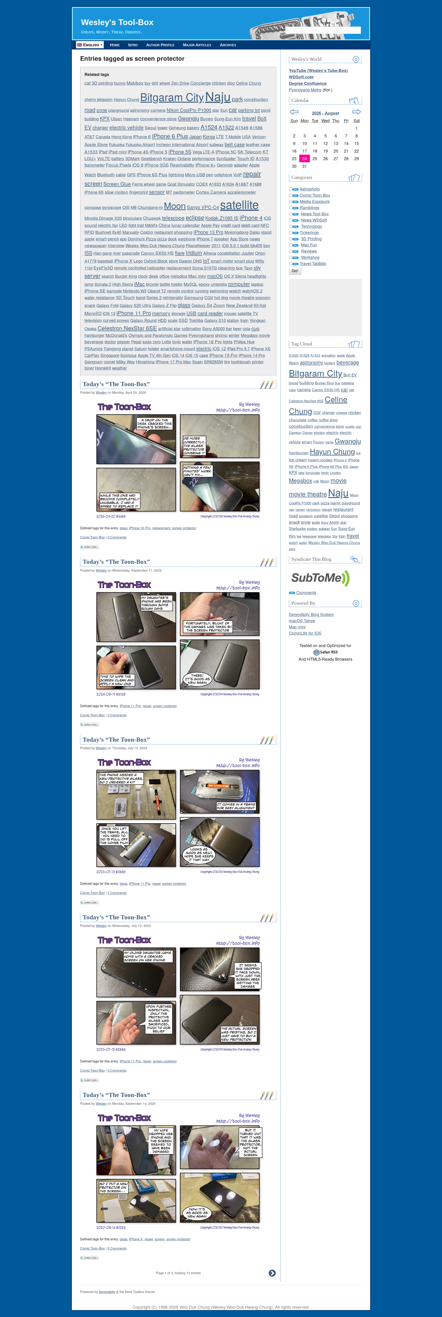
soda (146, 341)
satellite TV (248, 313)
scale (172, 320)
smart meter (222, 261)
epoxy (204, 284)
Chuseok (152, 218)
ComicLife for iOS (305, 633)
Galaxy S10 (215, 320)
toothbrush (241, 362)
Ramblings (309, 207)
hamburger (94, 335)
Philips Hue (244, 341)
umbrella (219, 284)
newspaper (95, 245)
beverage (93, 341)
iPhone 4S (138, 151)
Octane (184, 158)
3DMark (132, 158)
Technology (311, 226)
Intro (133, 45)
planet (127, 348)
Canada (103, 136)
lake (301, 472)
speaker (221, 239)
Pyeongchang (201, 335)
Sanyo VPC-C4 (203, 207)
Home (115, 45)
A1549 (241, 127)
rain (291, 509)
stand (266, 232)
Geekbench (151, 158)
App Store (239, 239)
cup (255, 328)
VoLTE (103, 158)
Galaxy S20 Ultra (135, 305)
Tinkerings (309, 232)
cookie (350, 426)
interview (116, 245)
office (164, 276)
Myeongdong (236, 232)
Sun (224, 110)
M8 (134, 207)
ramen (300, 509)
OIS (126, 207)
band (140, 297)
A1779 (90, 261)
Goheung (177, 127)
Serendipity (107, 1291)
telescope (173, 217)
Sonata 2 (103, 284)
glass (184, 305)
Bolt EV (350, 375)
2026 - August (325, 113)
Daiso (255, 232)
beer (237, 328)
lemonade (312, 472)
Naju (218, 95)
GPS (131, 174)
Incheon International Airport (182, 144)
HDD (162, 320)
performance (203, 158)
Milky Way (125, 362)
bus (239, 268)
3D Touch (125, 297)
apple (89, 239)
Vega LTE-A (203, 152)
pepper (123, 341)
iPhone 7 (205, 239)
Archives (228, 45)
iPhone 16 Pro (207, 341)
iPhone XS (260, 348)
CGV (208, 297)
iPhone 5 (158, 151)
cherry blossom (98, 99)
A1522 (226, 127)
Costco (146, 232)
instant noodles (320, 459)
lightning (176, 174)
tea (299, 536)
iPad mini (118, 151)
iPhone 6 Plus (170, 135)
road (89, 109)
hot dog (221, 297)
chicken (219, 83)
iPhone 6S (94, 192)
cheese (341, 412)
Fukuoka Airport (140, 144)
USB (191, 313)
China (164, 225)
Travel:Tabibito (313, 263)
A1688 (256, 184)
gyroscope (111, 207)
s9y (257, 267)
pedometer (184, 192)
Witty (259, 261)
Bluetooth (106, 174)
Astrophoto (310, 189)
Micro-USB (195, 174)
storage (178, 313)
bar (229, 328)
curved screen (116, 320)
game (161, 184)
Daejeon (295, 432)
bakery (193, 127)
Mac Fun (309, 245)
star (215, 110)
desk (153, 276)
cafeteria (347, 382)
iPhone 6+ (205, 165)
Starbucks (297, 528)
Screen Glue (117, 183)
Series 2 (154, 297)
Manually (130, 232)
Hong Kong (121, 136)
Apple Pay (210, 225)
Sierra (240, 276)
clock (143, 276)
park (237, 98)
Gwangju (188, 118)
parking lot (249, 110)
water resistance (99, 297)
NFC (265, 225)
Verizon (259, 136)
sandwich (306, 515)
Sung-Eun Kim (227, 119)
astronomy (139, 110)
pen (209, 174)
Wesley (101, 392)
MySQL (191, 284)
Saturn (140, 348)
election (319, 432)
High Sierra (122, 284)
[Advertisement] (325, 307)
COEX (202, 184)
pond (265, 110)
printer (258, 362)
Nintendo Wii (134, 291)
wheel (164, 83)
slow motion (116, 192)
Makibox (135, 83)
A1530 (262, 158)
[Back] (294, 112)
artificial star (169, 328)
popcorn (263, 297)
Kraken (169, 158)
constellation (228, 253)
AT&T (89, 136)
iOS (267, 218)
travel (249, 118)
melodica (179, 276)
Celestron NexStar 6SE (127, 328)
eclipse (195, 217)
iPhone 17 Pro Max (173, 362)
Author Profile (160, 45)
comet (109, 362)
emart (101, 239)
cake (292, 389)
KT (265, 151)
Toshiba (196, 320)
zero (157, 341)
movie (264, 335)
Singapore (109, 355)
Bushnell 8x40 (108, 232)
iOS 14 (178, 355)
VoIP (237, 174)
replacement (178, 267)
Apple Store (96, 144)
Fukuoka (117, 144)
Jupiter (247, 253)
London (335, 472)
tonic (176, 341)
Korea (209, 136)
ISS (88, 252)
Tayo (248, 268)
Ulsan (116, 118)
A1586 (256, 127)
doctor (110, 341)
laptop (257, 284)
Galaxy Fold (107, 305)
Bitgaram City (172, 96)
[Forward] (356, 112)
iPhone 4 (251, 217)
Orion (260, 253)
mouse (230, 313)
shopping (183, 232)
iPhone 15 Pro (223, 355)
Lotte (166, 341)
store (173, 261)
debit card (250, 225)
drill (155, 83)
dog (231, 83)
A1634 (228, 184)
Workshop (310, 257)
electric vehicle (126, 127)
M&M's (151, 225)
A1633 (215, 184)
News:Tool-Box (315, 214)
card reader (210, 312)
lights (228, 341)
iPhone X (123, 261)
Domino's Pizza (142, 239)
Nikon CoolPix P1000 (189, 110)
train (244, 320)
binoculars (132, 218)
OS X (229, 276)
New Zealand (239, 305)
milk (316, 481)
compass (92, 207)
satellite (239, 204)
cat (87, 83)
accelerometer (241, 192)
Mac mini (197, 276)
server (92, 275)
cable (121, 174)
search (108, 276)
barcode (114, 291)
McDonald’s (116, 335)
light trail (136, 225)
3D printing (102, 83)
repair (252, 173)
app (123, 239)
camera (158, 110)
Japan (195, 136)
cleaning (226, 267)
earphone (186, 239)
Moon (175, 205)
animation (328, 355)
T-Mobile (233, 136)
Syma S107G (204, 268)
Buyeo (206, 118)
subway (216, 144)
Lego (138, 261)
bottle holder (171, 284)
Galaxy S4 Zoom (208, 305)
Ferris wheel (143, 184)
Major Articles (197, 45)
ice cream (298, 460)
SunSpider (226, 158)
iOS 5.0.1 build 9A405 (242, 245)
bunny (119, 83)
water (187, 341)
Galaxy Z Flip (164, 305)
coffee (313, 419)
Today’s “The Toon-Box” (116, 384)
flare (180, 252)
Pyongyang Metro (305, 90)
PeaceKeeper (198, 245)
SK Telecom (250, 151)
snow (101, 110)
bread (293, 382)
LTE (220, 136)
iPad (103, 151)
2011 (216, 245)
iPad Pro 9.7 (238, 348)
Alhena (209, 253)
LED (123, 225)
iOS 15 (192, 355)
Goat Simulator (181, 184)
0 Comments (117, 537)
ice (358, 452)
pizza (162, 239)
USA (246, 136)
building (91, 119)
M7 (169, 192)
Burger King (126, 276)
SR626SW (213, 362)
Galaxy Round (143, 320)
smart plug (244, 261)
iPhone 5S (180, 151)
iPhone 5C (225, 151)
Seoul (150, 127)
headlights (256, 276)
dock (172, 239)
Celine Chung (248, 83)
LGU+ (90, 158)
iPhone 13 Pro (208, 232)
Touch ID (246, 158)
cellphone (223, 174)
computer (239, 283)
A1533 (91, 151)
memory (161, 312)
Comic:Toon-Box (92, 537)
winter (234, 335)
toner (89, 368)
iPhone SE (95, 290)
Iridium (194, 252)
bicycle (152, 284)
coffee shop (328, 419)
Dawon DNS (190, 261)
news (255, 238)
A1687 (241, 184)
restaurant (163, 232)
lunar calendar (186, 225)
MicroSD (93, 313)
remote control (180, 291)
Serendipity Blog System (311, 614)
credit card (230, 225)
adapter (241, 165)
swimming (219, 291)
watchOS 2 (252, 291)
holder (153, 348)
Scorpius (128, 355)
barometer (94, 165)
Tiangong (112, 348)
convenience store (158, 118)
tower (162, 127)
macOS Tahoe (302, 620)
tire (227, 362)
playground (118, 110)
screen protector (184, 527)
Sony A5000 (213, 328)
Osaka (90, 328)
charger (100, 127)
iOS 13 (109, 313)
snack (89, 305)
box (266, 245)
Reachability (182, 165)
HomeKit (103, 368)
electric (203, 348)
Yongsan (257, 320)
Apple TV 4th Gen (154, 355)
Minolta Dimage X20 (103, 218)
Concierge (200, 83)
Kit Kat (260, 305)
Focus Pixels (118, 165)
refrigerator (173, 297)
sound (90, 225)
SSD (183, 320)
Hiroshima (145, 362)
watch (235, 290)
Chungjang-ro (150, 207)
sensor (157, 191)
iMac (139, 283)
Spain (197, 362)
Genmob (225, 165)
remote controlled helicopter (139, 268)
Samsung (193, 297)
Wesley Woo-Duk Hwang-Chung (155, 245)
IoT (206, 260)
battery (117, 158)
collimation (191, 328)
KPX (105, 118)
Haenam (131, 119)
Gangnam (93, 362)
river (117, 253)
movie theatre (241, 297)
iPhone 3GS (157, 165)
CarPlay (91, 355)
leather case (258, 144)
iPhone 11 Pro (133, 313)
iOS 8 (137, 165)
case (203, 355)
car (233, 109)
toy (148, 83)
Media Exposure (315, 201)
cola (246, 328)
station (233, 320)
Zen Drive (180, 83)
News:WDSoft (314, 220)
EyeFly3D (103, 267)
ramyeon (313, 509)
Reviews (309, 251)
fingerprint (138, 192)
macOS (215, 275)
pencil (113, 239)
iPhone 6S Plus (152, 174)
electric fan (108, 225)
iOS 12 (219, 348)
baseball (105, 261)
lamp (88, 284)
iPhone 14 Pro (252, 355)
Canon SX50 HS (157, 253)
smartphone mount (177, 348)
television (93, 320)
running (202, 291)
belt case (235, 144)
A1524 (209, 126)
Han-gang (102, 253)
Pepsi (136, 341)
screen (93, 183)
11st (88, 268)
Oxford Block (156, 261)
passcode (131, 253)
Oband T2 (157, 291)
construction (256, 99)
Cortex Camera (211, 192)
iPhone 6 (142, 136)
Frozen (318, 441)
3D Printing (311, 238)
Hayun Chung (126, 99)
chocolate (298, 420)
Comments (306, 592)
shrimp (221, 335)
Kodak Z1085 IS (221, 217)
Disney (307, 432)
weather (119, 368)
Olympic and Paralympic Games (157, 335)
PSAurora (93, 348)
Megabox (249, 335)
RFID (89, 232)
